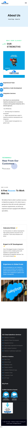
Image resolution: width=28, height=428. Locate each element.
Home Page (11, 19)
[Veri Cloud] (4, 2)
